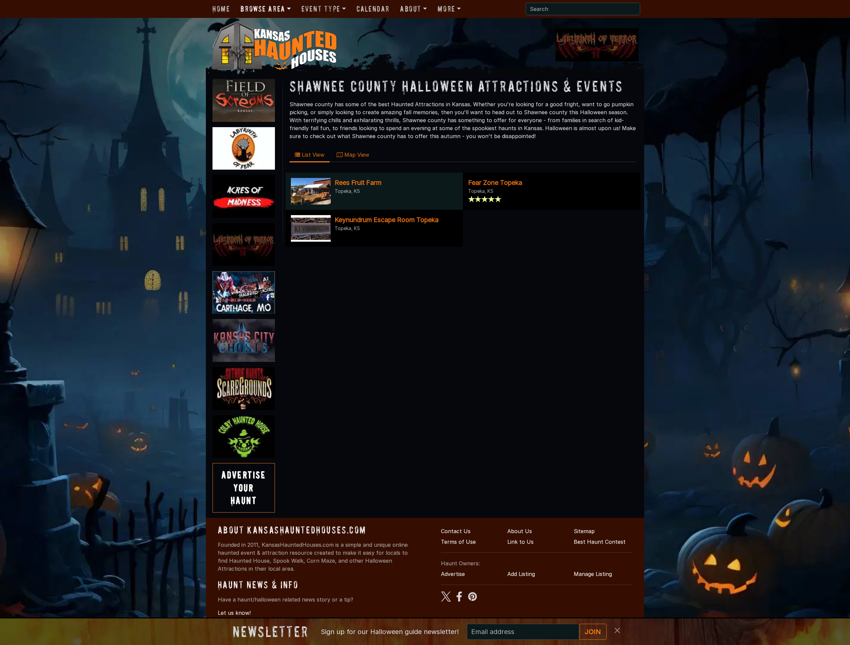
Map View (356, 154)
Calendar (373, 8)
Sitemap (584, 531)
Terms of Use (458, 541)
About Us (519, 531)
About (410, 8)
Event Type (320, 8)
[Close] (617, 630)
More (446, 8)
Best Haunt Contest (600, 541)
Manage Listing (593, 574)
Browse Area (262, 8)
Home (221, 8)
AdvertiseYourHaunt (243, 487)
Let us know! (234, 612)
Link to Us (520, 541)
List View (312, 154)
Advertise (453, 574)
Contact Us (455, 531)
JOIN (593, 632)
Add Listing (521, 574)
